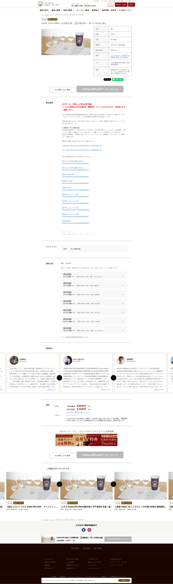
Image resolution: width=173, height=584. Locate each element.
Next (113, 378)
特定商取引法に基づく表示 (118, 576)
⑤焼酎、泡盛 (66, 187)
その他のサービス (93, 559)
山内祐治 (125, 57)
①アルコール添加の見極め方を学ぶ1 (72, 161)
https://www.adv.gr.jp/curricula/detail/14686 (75, 209)
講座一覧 (52, 15)
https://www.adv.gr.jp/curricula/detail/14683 (75, 190)
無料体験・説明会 (121, 4)
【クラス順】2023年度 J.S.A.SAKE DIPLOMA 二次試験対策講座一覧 (82, 150)
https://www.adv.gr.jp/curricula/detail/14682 (75, 183)
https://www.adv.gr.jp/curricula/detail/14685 (75, 203)
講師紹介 (95, 10)
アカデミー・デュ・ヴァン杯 (118, 562)
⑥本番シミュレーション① (70, 194)
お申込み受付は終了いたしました (100, 89)
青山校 (76, 548)
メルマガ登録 (128, 1)
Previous (59, 378)
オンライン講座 (83, 10)
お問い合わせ (48, 568)
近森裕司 (125, 55)
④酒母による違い (67, 181)
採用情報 (62, 576)
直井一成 (119, 57)
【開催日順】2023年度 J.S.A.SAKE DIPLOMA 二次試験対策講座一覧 (82, 145)
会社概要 (53, 576)
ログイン (110, 3)
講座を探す (44, 10)
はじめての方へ (96, 1)
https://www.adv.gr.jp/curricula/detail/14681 (75, 176)
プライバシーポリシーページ (49, 580)
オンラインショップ (91, 576)
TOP (42, 15)
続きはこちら (52, 389)
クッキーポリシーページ (63, 580)
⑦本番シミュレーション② (70, 201)
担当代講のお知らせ (116, 559)
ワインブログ (92, 565)
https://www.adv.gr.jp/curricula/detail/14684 (75, 196)
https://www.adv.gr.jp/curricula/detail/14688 (75, 223)
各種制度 (46, 565)
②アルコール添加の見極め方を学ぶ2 (73, 167)
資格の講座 (67, 10)
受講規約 (103, 576)
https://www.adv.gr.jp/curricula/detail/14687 (75, 216)
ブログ (133, 1)
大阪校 (99, 548)
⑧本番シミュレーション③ (70, 207)
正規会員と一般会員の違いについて (77, 412)
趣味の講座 (56, 10)
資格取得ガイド (70, 568)
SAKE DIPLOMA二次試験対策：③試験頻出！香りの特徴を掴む (69, 14)
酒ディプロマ (52, 19)
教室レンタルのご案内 (94, 562)
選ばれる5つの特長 (49, 562)
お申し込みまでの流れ (72, 559)
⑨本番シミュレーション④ (70, 214)
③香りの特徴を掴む (68, 174)
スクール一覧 (104, 1)
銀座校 (88, 548)
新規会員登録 (110, 6)
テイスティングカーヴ (116, 565)
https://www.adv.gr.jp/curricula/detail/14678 (75, 163)
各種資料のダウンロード (73, 565)
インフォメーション (94, 568)
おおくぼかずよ (116, 55)
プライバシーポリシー (75, 576)
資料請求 (131, 4)
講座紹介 (47, 15)
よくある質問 (120, 1)
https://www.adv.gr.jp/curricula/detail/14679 (75, 170)
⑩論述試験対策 (66, 221)
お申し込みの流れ (112, 1)
